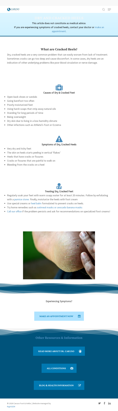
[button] (109, 9)
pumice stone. (22, 199)
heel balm (36, 203)
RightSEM (11, 406)
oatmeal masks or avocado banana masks (59, 207)
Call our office (14, 211)
